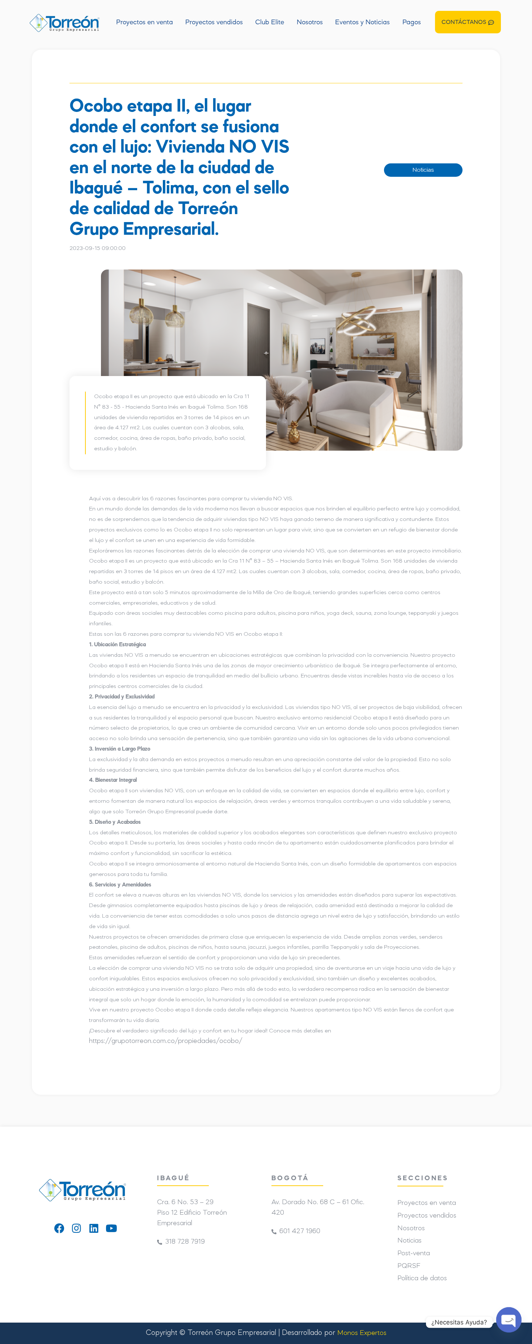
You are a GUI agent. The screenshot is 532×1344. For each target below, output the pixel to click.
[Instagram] (77, 1228)
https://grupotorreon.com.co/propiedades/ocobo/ (165, 1041)
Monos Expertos (362, 1333)
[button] (468, 22)
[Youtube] (111, 1228)
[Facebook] (59, 1228)
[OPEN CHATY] (509, 1322)
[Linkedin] (94, 1228)
